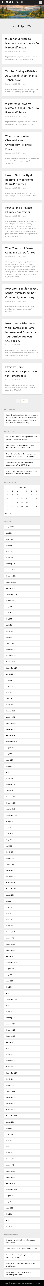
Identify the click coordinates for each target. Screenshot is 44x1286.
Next (24, 401)
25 (22, 506)
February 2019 (10, 1018)
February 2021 (10, 932)
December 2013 (11, 1097)
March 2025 (9, 631)
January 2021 (10, 938)
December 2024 (11, 650)
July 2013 (9, 1128)
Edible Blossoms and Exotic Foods (27, 1249)
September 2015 (11, 1073)
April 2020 (9, 993)
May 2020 (9, 987)
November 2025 (11, 582)
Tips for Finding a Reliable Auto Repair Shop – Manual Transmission (21, 75)
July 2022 (9, 828)
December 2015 (11, 1061)
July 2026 (9, 533)
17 (17, 502)
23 (12, 506)
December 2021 (11, 870)
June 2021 (9, 907)
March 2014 (9, 1079)
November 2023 (11, 729)
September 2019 (11, 999)
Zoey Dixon (10, 1249)
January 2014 (10, 1091)
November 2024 (11, 656)
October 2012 (10, 1183)
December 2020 (11, 944)
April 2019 (9, 1005)
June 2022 (9, 834)
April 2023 (9, 772)
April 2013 (9, 1147)
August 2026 (10, 527)
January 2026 (10, 570)
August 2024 (10, 674)
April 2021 (9, 920)
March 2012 (9, 1226)
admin (24, 51)
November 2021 (11, 877)
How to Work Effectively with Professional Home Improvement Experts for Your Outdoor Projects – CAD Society (20, 332)
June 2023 (9, 760)
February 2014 (10, 1085)
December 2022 (11, 797)
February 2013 (10, 1159)
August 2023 (10, 748)
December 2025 (11, 576)
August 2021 (10, 895)
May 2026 (9, 545)
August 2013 (10, 1122)
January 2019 (10, 1024)
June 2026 (9, 539)
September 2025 (11, 594)
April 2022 (9, 846)
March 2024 (9, 705)
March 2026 (9, 558)
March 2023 (9, 778)
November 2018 (11, 1036)
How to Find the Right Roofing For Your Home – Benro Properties (20, 179)
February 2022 (10, 858)
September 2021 (11, 889)
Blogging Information (13, 1)
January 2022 (10, 864)
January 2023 (10, 791)
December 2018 (11, 1030)
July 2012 (9, 1202)
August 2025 (10, 601)
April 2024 (9, 699)
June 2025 (9, 613)
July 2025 (9, 607)
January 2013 (10, 1165)
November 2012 (11, 1177)
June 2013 (9, 1134)
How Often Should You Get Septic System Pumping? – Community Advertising (21, 293)
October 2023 (10, 735)
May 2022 (9, 840)
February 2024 (10, 711)
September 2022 (11, 815)
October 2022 (10, 809)
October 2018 (10, 1042)
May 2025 (9, 619)
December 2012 (11, 1171)
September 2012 (11, 1190)
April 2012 (9, 1220)
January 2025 (10, 643)
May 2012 (9, 1214)
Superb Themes (35, 1283)
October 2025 (10, 588)
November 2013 (11, 1104)
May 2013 (9, 1140)
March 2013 (9, 1153)
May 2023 (9, 766)
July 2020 (9, 975)
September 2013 (11, 1116)
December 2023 (11, 723)
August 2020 (10, 969)
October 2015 (10, 1067)
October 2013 (10, 1110)
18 (22, 502)
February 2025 (10, 637)
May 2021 (9, 913)
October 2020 (10, 956)
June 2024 (9, 686)
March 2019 (9, 1012)
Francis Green (10, 1240)
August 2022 (10, 821)
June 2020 (9, 981)
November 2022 (11, 803)
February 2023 (10, 785)
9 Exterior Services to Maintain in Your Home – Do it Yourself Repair (22, 43)
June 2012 (9, 1208)
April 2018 (9, 1048)
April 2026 (9, 551)
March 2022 (9, 852)
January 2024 (10, 717)
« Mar (7, 513)
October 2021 (10, 883)
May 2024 (9, 692)
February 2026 (10, 564)
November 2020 (11, 950)
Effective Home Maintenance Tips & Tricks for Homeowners (21, 371)
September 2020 (11, 962)
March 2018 (9, 1054)
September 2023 (11, 742)
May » (11, 513)
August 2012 (10, 1196)
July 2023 (9, 754)
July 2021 (9, 901)
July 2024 (9, 680)
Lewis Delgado (11, 1255)
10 (17, 498)
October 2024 (10, 662)
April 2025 (9, 625)
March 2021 (9, 926)
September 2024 (11, 668)
